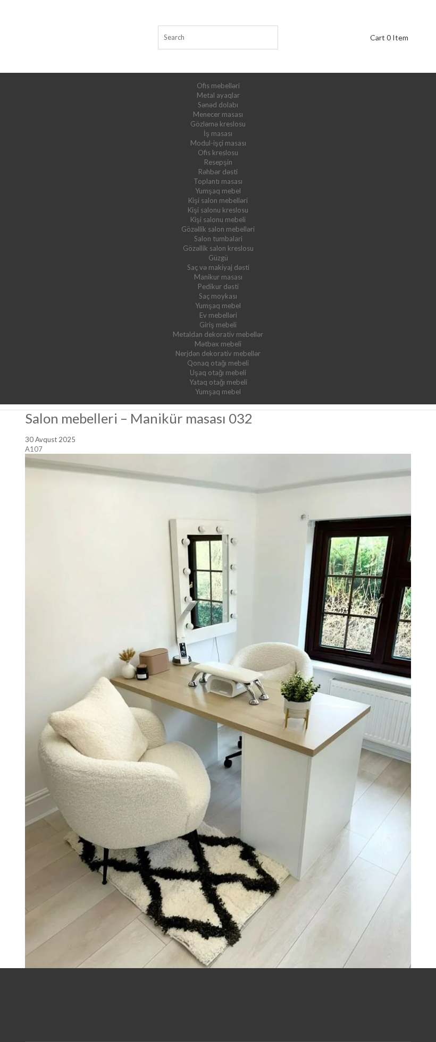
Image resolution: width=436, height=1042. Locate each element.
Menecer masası (218, 114)
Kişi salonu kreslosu (218, 210)
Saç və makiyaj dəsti (218, 267)
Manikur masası (218, 277)
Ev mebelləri (218, 315)
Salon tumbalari (218, 238)
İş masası (218, 133)
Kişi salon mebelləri (218, 200)
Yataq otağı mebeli (218, 382)
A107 (34, 449)
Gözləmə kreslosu (218, 124)
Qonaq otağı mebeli (218, 363)
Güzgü (218, 257)
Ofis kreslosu (218, 152)
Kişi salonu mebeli (218, 219)
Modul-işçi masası (218, 143)
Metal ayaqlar (218, 95)
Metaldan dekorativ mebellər (218, 334)
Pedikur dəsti (218, 286)
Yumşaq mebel (218, 191)
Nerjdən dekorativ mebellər (218, 353)
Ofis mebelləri (218, 85)
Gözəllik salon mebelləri (218, 229)
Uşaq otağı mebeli (218, 372)
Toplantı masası (218, 181)
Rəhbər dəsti (218, 171)
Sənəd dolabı (218, 104)
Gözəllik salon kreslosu (218, 248)
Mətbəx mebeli (218, 344)
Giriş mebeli (218, 324)
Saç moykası (218, 296)
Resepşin (218, 162)
